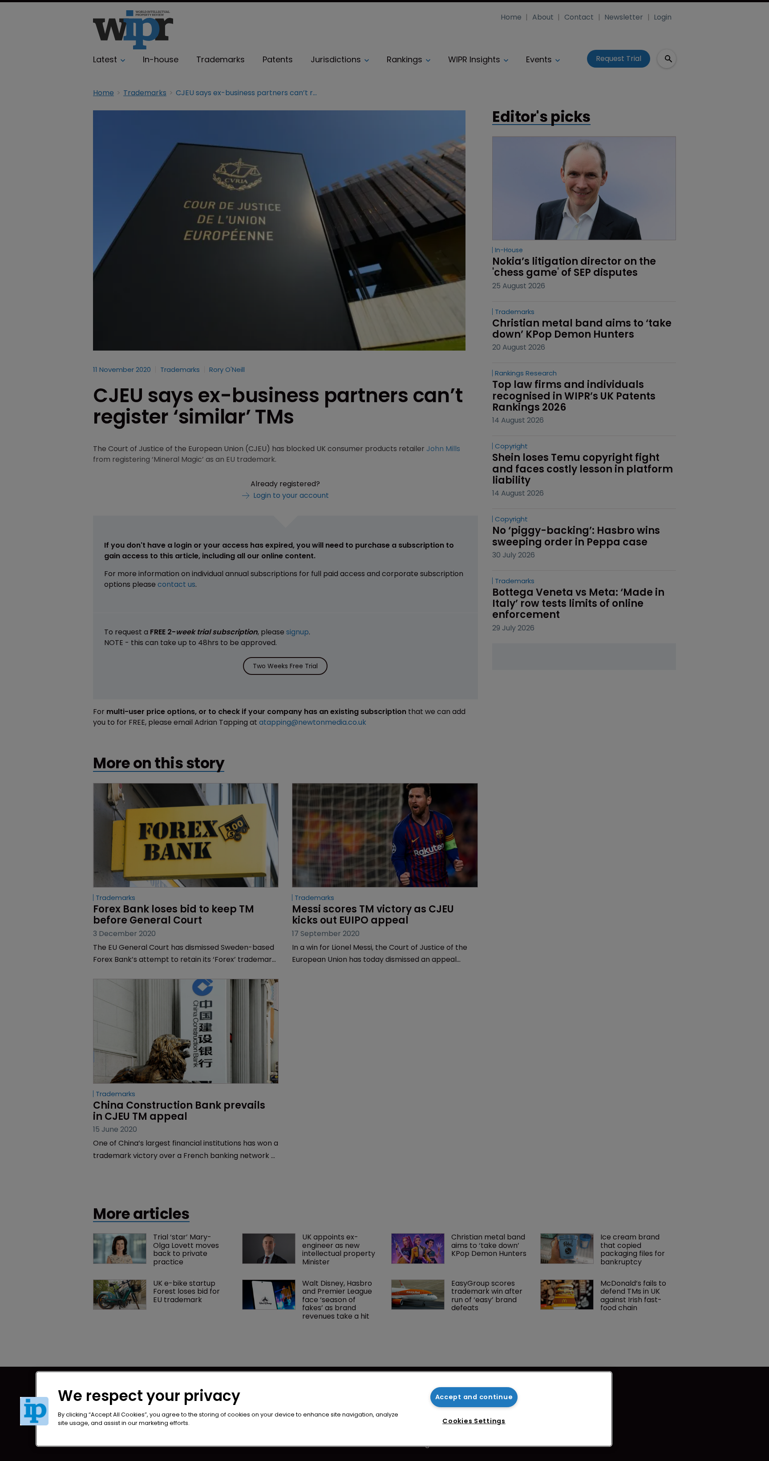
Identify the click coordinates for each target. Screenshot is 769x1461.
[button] (34, 1411)
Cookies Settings (474, 1421)
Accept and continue (474, 1396)
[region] (324, 1409)
